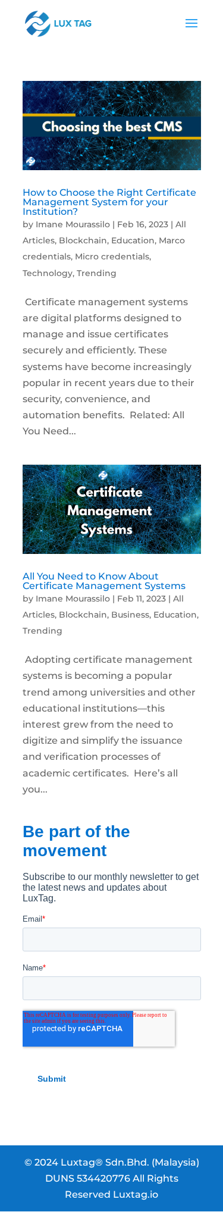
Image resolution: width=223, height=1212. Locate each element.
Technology (48, 273)
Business (130, 614)
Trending (97, 273)
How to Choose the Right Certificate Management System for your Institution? (109, 202)
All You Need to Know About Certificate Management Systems (104, 581)
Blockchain (83, 240)
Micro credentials (112, 256)
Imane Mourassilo (73, 224)
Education (133, 240)
